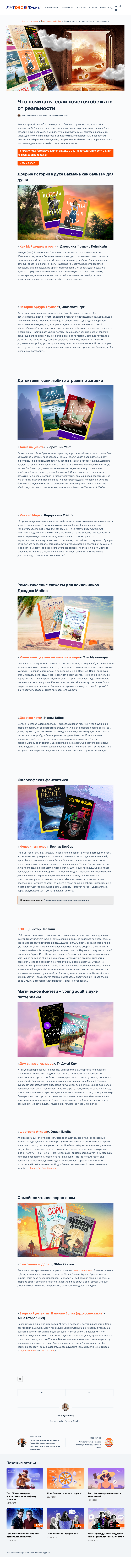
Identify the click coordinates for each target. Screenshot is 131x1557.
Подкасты (81, 8)
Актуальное (67, 8)
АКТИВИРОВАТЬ (28, 163)
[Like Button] (20, 1379)
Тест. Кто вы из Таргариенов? (62, 1533)
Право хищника (27, 1350)
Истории (93, 8)
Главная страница (30, 21)
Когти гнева (48, 1350)
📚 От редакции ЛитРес (51, 21)
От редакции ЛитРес (59, 116)
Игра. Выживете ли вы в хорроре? (65, 1493)
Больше (104, 8)
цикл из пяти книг (83, 1270)
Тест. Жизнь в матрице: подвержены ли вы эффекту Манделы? (21, 1496)
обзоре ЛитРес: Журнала (43, 1168)
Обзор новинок (51, 8)
